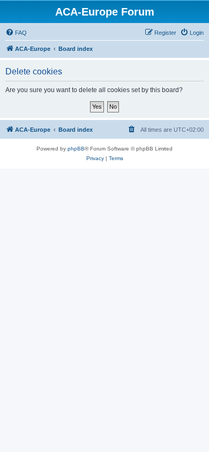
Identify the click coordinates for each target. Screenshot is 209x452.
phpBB (76, 149)
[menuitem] (16, 32)
